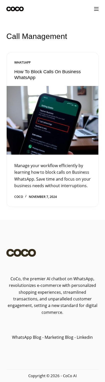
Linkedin (85, 337)
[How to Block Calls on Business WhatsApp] (53, 120)
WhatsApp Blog (26, 337)
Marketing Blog (58, 337)
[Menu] (96, 9)
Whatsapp (22, 62)
